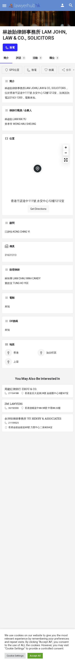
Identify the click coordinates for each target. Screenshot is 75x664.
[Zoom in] (65, 147)
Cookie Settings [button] (15, 655)
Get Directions (38, 208)
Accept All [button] (35, 655)
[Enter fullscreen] (65, 160)
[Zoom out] (65, 152)
